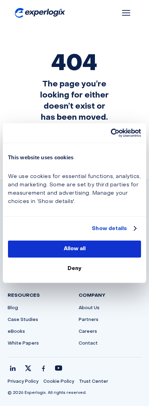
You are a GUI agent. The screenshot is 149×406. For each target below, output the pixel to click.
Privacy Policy (23, 382)
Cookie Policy (58, 382)
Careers (88, 332)
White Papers (23, 343)
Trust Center (93, 382)
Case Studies (23, 320)
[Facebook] (43, 368)
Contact (88, 343)
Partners (88, 320)
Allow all (75, 248)
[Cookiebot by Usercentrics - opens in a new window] (110, 132)
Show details (109, 228)
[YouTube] (58, 368)
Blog (13, 308)
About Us (89, 308)
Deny (74, 268)
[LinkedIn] (13, 368)
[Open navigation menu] (126, 13)
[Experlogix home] (40, 13)
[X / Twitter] (28, 368)
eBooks (16, 332)
